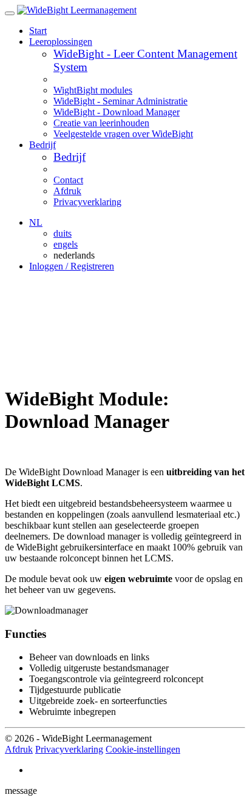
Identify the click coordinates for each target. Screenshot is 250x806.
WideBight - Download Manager (116, 112)
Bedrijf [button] (42, 145)
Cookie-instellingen (143, 749)
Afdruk (67, 191)
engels (65, 244)
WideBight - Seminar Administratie (120, 101)
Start (38, 30)
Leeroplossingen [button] (60, 41)
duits (62, 233)
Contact (68, 180)
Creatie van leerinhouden (101, 123)
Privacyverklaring (87, 202)
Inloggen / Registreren (71, 266)
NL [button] (35, 222)
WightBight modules (92, 90)
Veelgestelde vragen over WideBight (123, 134)
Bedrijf (69, 157)
